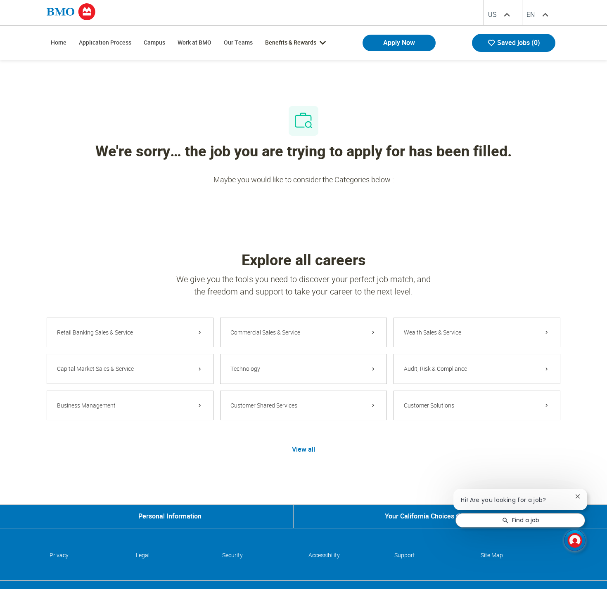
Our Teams (238, 42)
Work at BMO (194, 42)
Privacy (59, 555)
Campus (154, 42)
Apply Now (399, 42)
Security (232, 555)
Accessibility (324, 555)
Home (58, 42)
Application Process (105, 42)
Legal (142, 555)
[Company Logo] (71, 11)
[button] (303, 449)
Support (404, 555)
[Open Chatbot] (575, 540)
